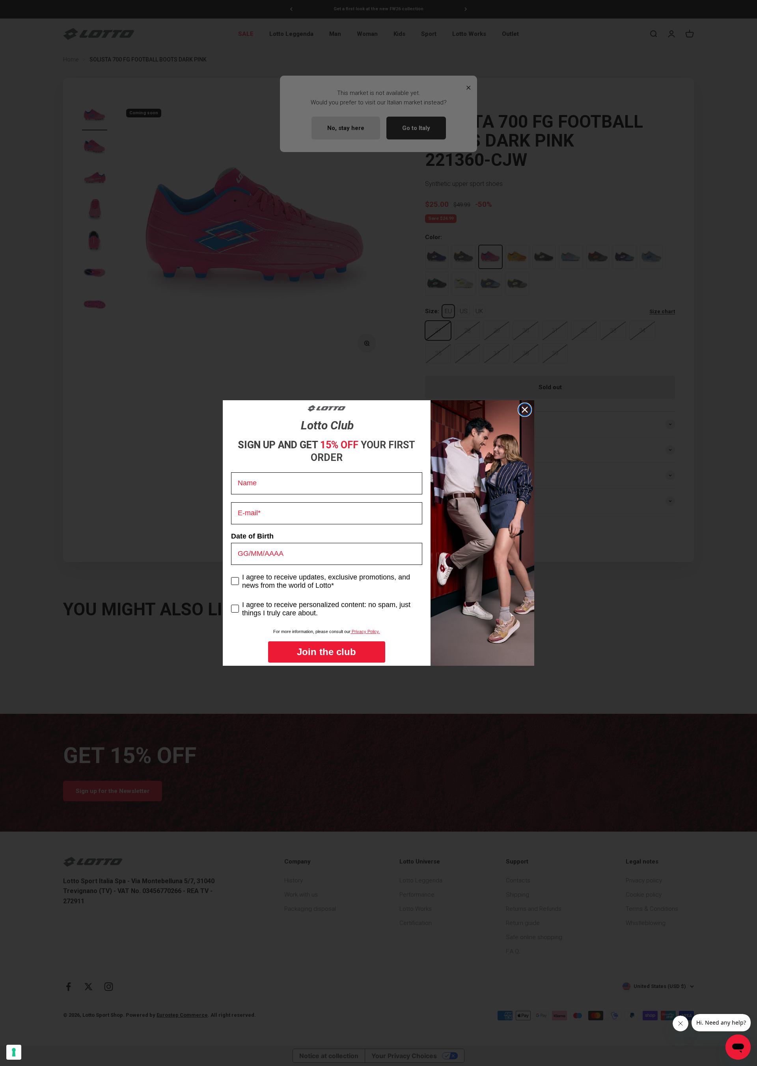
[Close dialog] (524, 409)
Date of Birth (252, 536)
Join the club (326, 651)
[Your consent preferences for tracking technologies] (13, 1052)
